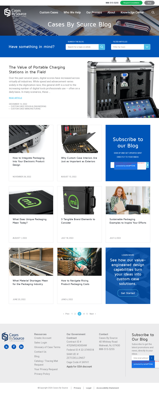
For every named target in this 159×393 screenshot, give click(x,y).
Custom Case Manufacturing (25, 109)
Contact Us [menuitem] (40, 351)
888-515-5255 (112, 3)
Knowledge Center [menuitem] (132, 12)
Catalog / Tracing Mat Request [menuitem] (46, 362)
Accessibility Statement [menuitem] (108, 388)
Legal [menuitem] (88, 388)
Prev (67, 314)
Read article (15, 98)
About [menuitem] (111, 12)
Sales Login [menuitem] (40, 342)
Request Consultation (131, 3)
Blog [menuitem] (36, 356)
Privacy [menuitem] (77, 388)
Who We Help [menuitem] (72, 12)
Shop (149, 3)
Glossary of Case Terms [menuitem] (47, 347)
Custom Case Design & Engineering (28, 106)
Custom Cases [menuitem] (49, 12)
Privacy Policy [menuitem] (42, 373)
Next (92, 314)
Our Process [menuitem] (94, 12)
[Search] (102, 47)
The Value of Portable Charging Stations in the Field (37, 69)
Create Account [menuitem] (42, 337)
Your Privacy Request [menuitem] (46, 369)
